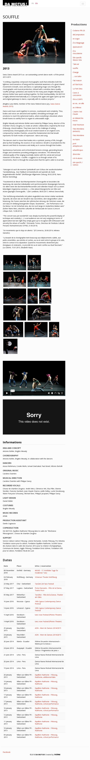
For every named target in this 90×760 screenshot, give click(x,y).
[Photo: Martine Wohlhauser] (34, 262)
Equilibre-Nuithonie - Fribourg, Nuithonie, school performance (47, 702)
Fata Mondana (78, 135)
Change (76, 72)
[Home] (16, 3)
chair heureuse (78, 125)
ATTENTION (77, 84)
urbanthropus (78, 150)
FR (33, 3)
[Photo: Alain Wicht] (14, 279)
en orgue (76, 39)
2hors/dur (76, 154)
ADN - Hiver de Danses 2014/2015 (48, 628)
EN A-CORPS (77, 99)
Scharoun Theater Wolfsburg (46, 577)
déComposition (78, 34)
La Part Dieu (77, 89)
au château (77, 107)
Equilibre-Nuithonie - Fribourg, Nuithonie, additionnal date (46, 676)
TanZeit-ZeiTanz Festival (44, 584)
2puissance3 (77, 47)
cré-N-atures (77, 158)
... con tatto (77, 76)
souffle (75, 68)
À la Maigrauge (78, 43)
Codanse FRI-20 (79, 30)
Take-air (76, 64)
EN (36, 3)
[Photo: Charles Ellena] (14, 262)
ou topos (76, 139)
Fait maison (77, 80)
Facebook (6, 752)
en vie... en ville (78, 103)
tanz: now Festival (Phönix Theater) (48, 615)
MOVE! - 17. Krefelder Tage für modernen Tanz (46, 571)
